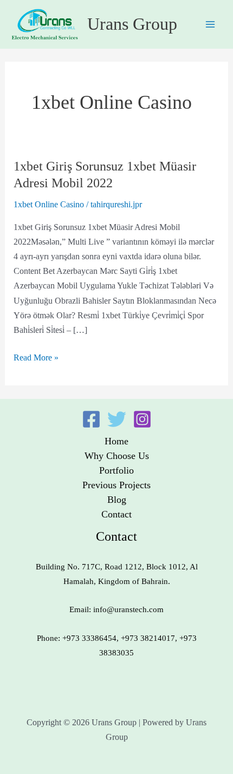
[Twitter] (116, 419)
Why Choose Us (117, 455)
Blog (116, 499)
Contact (116, 514)
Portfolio (116, 470)
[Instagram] (142, 419)
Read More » (36, 356)
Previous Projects (116, 485)
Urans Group (132, 24)
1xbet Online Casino (49, 204)
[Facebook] (91, 419)
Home (116, 441)
